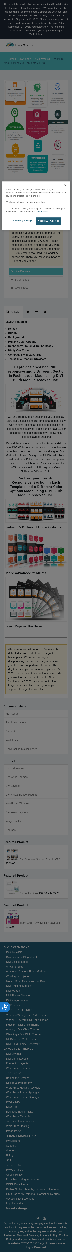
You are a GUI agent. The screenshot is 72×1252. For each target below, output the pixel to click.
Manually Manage (22, 221)
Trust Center (41, 212)
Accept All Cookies (48, 221)
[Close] (65, 185)
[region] (36, 205)
